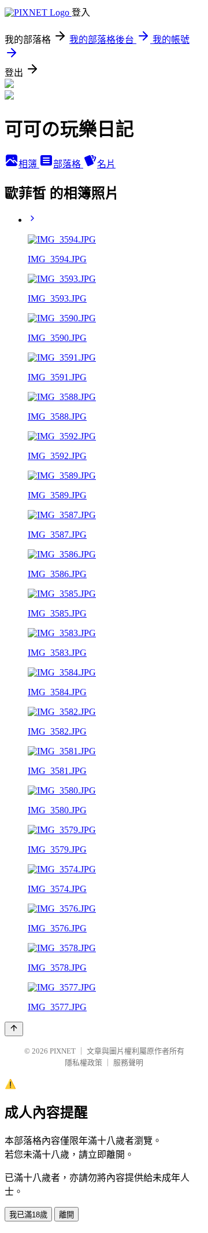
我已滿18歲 (28, 1214)
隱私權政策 (83, 1062)
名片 (106, 164)
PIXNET (63, 1051)
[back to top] (14, 1029)
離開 (66, 1214)
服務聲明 (128, 1062)
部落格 (68, 164)
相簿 (28, 164)
